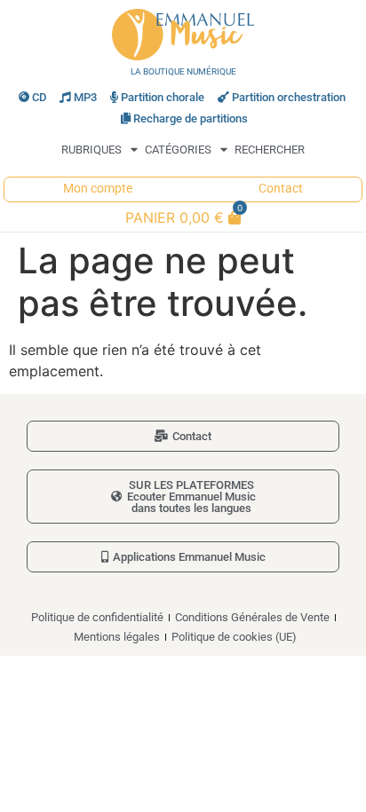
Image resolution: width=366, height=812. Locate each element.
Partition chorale (162, 97)
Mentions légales (117, 636)
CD (39, 97)
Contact (281, 188)
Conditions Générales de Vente (252, 617)
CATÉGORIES (178, 149)
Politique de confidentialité (97, 617)
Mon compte (97, 188)
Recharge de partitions (190, 118)
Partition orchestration (289, 97)
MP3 (85, 97)
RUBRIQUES (91, 149)
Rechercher (270, 149)
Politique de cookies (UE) (234, 636)
